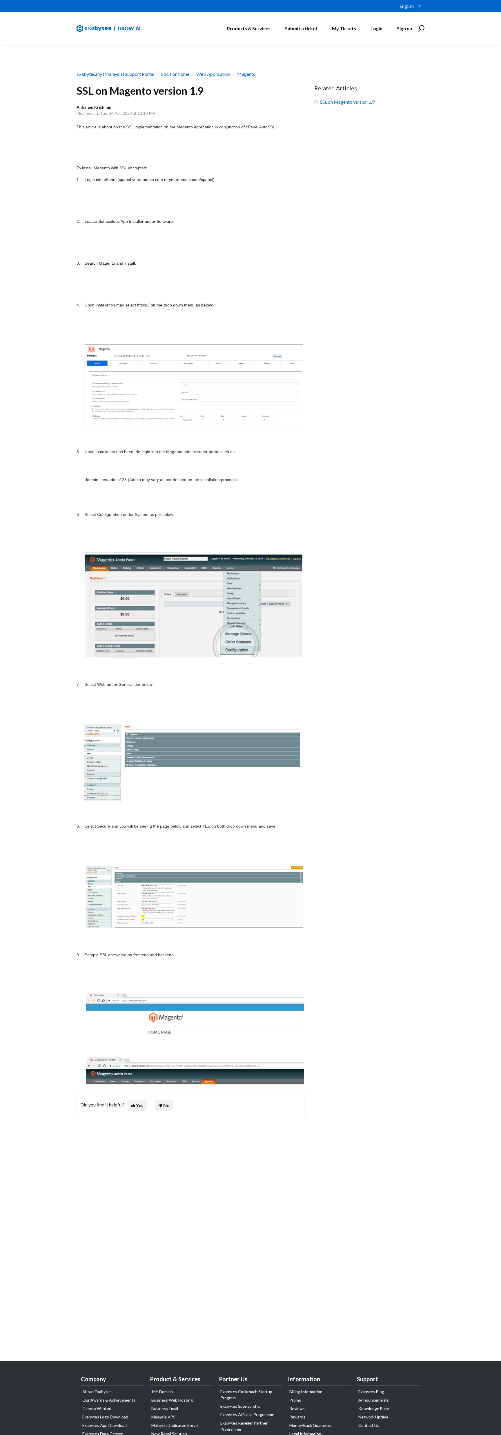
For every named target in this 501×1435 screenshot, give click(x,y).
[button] (420, 28)
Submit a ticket (301, 28)
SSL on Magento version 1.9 (347, 102)
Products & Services (249, 28)
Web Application (213, 74)
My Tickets (344, 28)
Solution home (175, 74)
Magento (246, 74)
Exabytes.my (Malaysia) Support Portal (115, 74)
